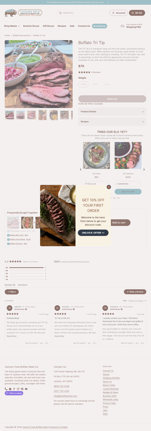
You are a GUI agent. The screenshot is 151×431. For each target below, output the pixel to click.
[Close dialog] (109, 187)
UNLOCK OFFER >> (93, 232)
